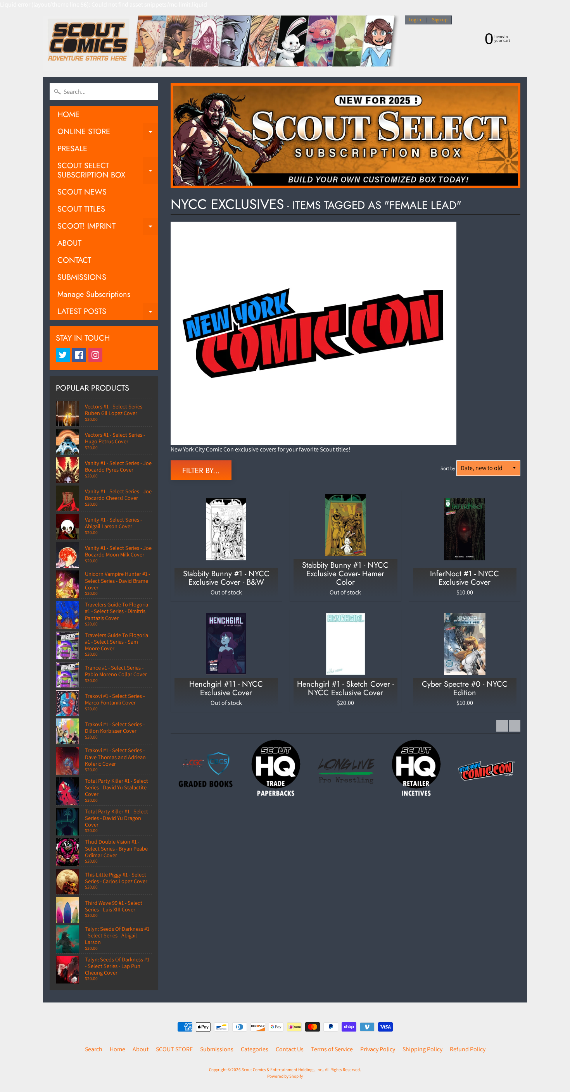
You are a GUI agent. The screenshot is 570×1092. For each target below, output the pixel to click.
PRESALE (72, 148)
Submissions (216, 1049)
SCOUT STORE (174, 1049)
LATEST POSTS (107, 313)
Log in (415, 19)
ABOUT (69, 243)
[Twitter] (63, 355)
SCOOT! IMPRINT (107, 227)
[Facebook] (79, 355)
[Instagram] (95, 355)
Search (93, 1049)
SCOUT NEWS (82, 192)
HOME (68, 114)
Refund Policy (467, 1049)
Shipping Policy (422, 1049)
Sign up (439, 19)
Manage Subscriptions (93, 294)
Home (117, 1049)
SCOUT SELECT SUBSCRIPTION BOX (107, 171)
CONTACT (74, 260)
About (141, 1049)
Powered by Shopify (285, 1076)
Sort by (447, 468)
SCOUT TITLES (81, 209)
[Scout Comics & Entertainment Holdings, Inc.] (221, 43)
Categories (254, 1049)
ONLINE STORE (107, 133)
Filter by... (201, 470)
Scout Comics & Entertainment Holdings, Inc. (282, 1069)
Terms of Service (332, 1049)
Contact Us (290, 1049)
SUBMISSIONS (81, 277)
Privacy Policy (377, 1049)
